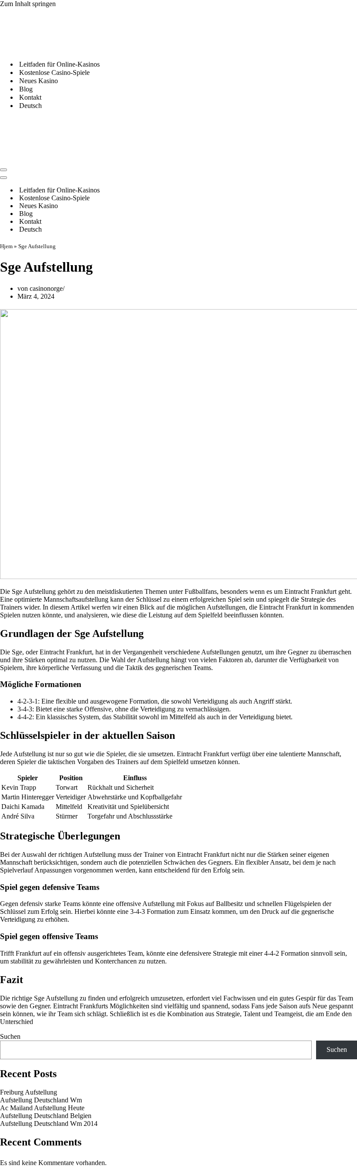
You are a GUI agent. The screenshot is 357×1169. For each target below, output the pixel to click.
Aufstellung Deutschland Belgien (45, 1115)
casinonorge (46, 288)
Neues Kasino (38, 80)
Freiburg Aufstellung (28, 1092)
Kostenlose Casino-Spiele (54, 72)
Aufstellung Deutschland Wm (41, 1100)
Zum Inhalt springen (28, 3)
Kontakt (30, 97)
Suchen (10, 1036)
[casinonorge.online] (65, 49)
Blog (26, 89)
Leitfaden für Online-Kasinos (59, 64)
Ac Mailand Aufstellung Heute (42, 1108)
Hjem (6, 246)
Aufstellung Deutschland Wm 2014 (49, 1123)
